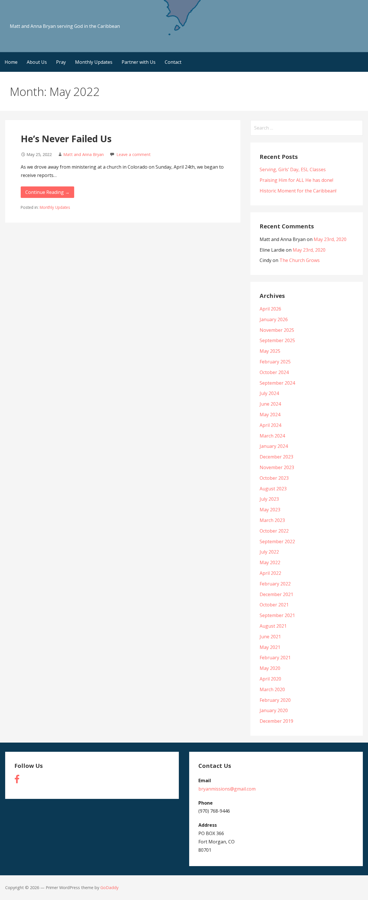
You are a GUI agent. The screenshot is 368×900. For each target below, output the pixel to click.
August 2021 (273, 626)
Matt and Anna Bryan (83, 154)
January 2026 (274, 319)
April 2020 (270, 679)
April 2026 (270, 309)
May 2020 (270, 668)
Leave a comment (133, 154)
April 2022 (270, 573)
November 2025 (277, 330)
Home (11, 62)
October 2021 (274, 605)
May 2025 (270, 351)
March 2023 (272, 520)
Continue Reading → (47, 192)
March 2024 (272, 436)
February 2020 (275, 700)
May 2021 (270, 647)
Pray (61, 62)
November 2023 (277, 467)
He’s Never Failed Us (66, 138)
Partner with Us (139, 62)
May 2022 (270, 562)
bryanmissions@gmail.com (227, 789)
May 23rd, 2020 (330, 239)
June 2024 (270, 404)
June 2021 (270, 636)
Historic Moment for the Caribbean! (298, 191)
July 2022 (269, 552)
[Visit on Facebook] (17, 781)
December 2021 (276, 594)
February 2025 (275, 362)
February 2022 (275, 584)
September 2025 (277, 340)
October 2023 (274, 478)
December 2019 (276, 721)
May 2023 (270, 509)
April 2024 (270, 425)
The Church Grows (299, 260)
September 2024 (277, 383)
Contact (173, 62)
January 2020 (274, 710)
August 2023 (273, 488)
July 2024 (269, 393)
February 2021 (275, 657)
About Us (37, 62)
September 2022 (277, 541)
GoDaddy (109, 887)
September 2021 (277, 615)
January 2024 (274, 446)
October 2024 (274, 372)
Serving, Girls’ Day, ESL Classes (293, 169)
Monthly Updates (93, 62)
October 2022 (274, 531)
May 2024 (270, 414)
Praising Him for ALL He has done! (296, 180)
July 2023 (269, 499)
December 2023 (276, 457)
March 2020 (272, 689)
